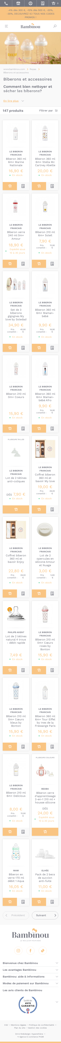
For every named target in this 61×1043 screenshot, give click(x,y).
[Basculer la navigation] (6, 26)
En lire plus (11, 100)
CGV (6, 1025)
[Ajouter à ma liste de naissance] (23, 186)
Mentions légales (18, 1025)
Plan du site (19, 1028)
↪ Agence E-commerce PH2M (30, 1037)
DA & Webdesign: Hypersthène (29, 1034)
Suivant (41, 915)
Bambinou (30, 25)
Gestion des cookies (37, 1028)
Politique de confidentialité (41, 1025)
